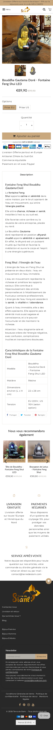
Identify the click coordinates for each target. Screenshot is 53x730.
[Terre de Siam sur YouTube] (33, 705)
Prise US (24, 107)
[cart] (50, 9)
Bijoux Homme (9, 634)
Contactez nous (9, 607)
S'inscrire (41, 656)
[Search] (44, 9)
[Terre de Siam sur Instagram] (29, 705)
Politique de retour (29, 696)
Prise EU (9, 107)
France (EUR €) (25, 722)
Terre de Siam (19, 711)
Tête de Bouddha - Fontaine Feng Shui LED (14, 469)
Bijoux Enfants (8, 638)
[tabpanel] (20, 70)
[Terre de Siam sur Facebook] (20, 705)
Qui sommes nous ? (11, 616)
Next (47, 39)
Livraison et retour (10, 611)
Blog (4, 620)
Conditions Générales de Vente (20, 694)
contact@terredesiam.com (35, 680)
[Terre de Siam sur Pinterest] (24, 705)
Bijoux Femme (9, 629)
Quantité (26, 117)
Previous (5, 39)
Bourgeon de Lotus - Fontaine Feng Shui (39, 469)
